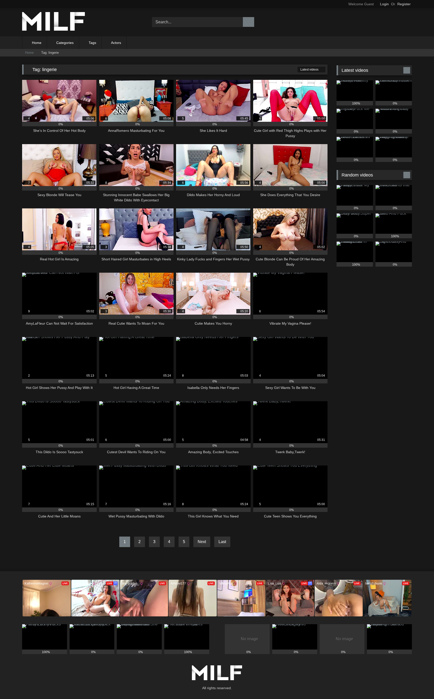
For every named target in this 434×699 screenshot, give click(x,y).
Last (222, 542)
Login (384, 4)
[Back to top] (419, 684)
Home (36, 43)
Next (202, 542)
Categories (65, 43)
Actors (116, 43)
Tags (92, 43)
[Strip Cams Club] (53, 22)
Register (404, 4)
